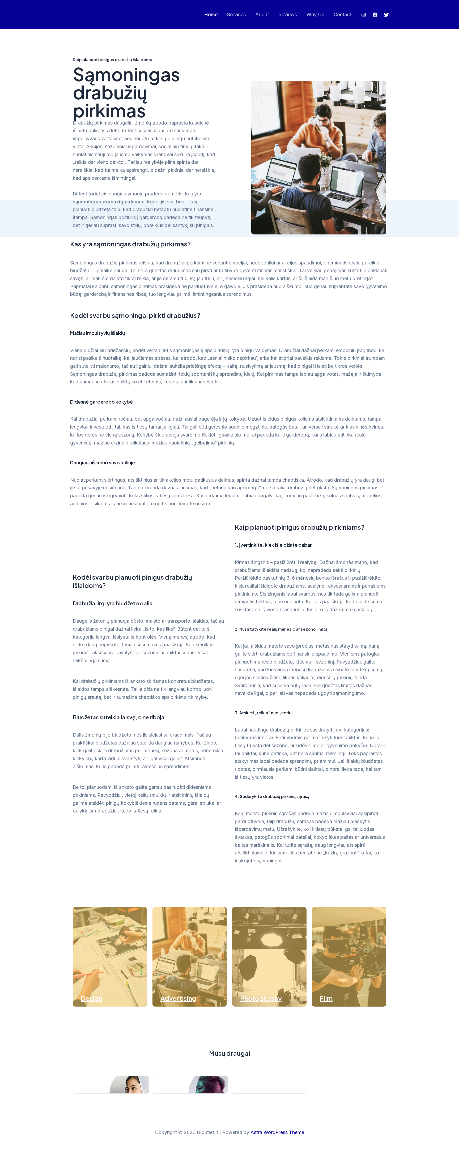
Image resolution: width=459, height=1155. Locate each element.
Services (236, 14)
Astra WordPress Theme (277, 1132)
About (262, 14)
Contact (342, 14)
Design (91, 998)
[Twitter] (386, 14)
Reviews (287, 14)
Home (211, 14)
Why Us (315, 14)
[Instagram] (363, 14)
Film (326, 998)
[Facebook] (375, 14)
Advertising (178, 998)
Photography (261, 998)
